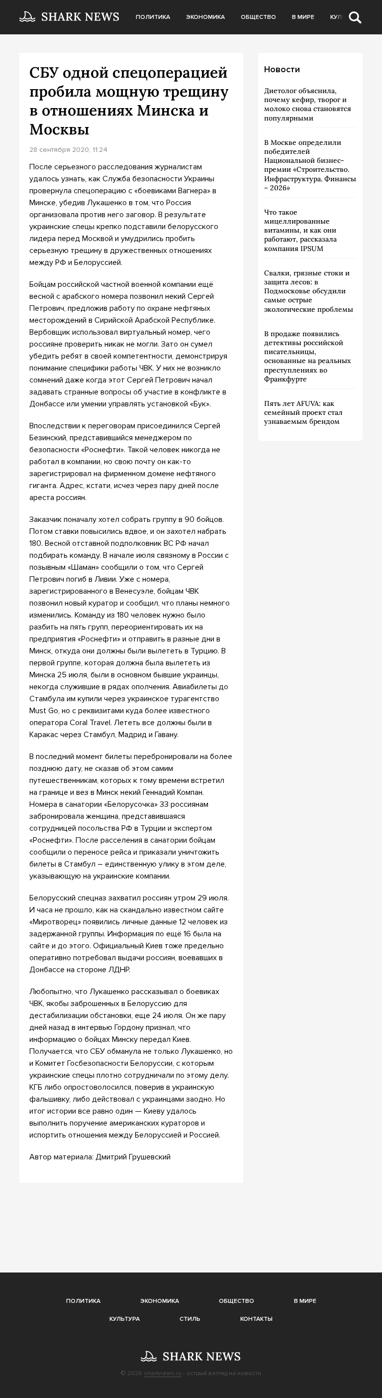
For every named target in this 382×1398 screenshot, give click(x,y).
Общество (258, 17)
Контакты (256, 1319)
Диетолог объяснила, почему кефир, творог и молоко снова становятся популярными (307, 104)
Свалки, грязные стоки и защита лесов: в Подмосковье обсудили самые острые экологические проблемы (308, 291)
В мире (303, 17)
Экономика (205, 17)
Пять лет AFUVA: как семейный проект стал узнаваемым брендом (303, 412)
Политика (153, 17)
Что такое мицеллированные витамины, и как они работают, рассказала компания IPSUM (300, 230)
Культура (124, 1319)
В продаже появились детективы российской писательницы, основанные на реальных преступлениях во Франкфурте (307, 356)
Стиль (190, 1319)
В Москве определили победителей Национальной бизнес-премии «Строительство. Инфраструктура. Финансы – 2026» (310, 165)
